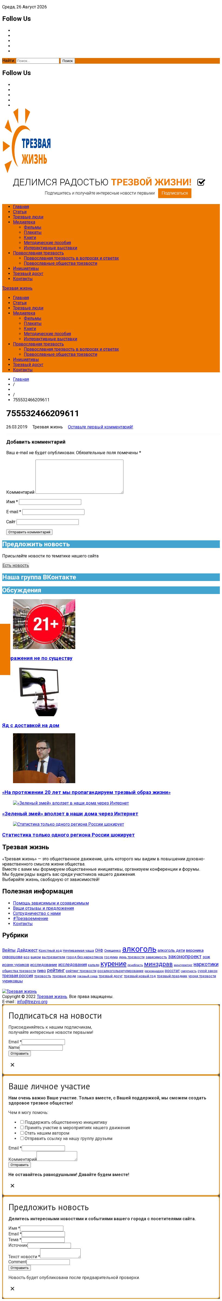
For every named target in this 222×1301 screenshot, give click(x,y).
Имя (12, 501)
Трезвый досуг (28, 273)
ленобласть (135, 965)
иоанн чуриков (15, 965)
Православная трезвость (38, 253)
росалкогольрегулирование (120, 971)
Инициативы (26, 268)
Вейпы (9, 950)
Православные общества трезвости (60, 263)
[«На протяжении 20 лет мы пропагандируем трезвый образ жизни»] (44, 781)
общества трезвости (19, 971)
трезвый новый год (140, 976)
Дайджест (27, 950)
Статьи (20, 211)
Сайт (10, 521)
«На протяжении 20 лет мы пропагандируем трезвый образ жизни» (86, 792)
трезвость (42, 976)
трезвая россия (17, 975)
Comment (17, 1261)
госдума (111, 957)
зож (206, 956)
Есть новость (15, 565)
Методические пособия (47, 242)
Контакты (23, 278)
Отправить (20, 1053)
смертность (189, 971)
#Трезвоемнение (30, 918)
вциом (36, 957)
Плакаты (33, 232)
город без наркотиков (84, 957)
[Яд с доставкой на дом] (44, 714)
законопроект (184, 957)
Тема (14, 1239)
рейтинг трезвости (81, 971)
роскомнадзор (154, 971)
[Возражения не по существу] (44, 647)
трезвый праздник (172, 976)
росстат (172, 970)
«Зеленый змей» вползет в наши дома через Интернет (70, 814)
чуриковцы (12, 981)
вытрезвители (53, 957)
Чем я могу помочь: (28, 1112)
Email (15, 1041)
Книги (30, 237)
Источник (18, 1245)
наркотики (206, 964)
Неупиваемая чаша (78, 950)
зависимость (156, 957)
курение (113, 964)
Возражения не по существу (37, 658)
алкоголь (139, 949)
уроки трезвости (202, 976)
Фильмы (32, 227)
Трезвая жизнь (17, 288)
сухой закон (207, 971)
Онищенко (112, 950)
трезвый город (87, 976)
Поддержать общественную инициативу (66, 1122)
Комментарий (20, 492)
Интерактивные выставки (50, 247)
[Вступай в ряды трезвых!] (103, 197)
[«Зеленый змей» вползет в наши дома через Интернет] (71, 803)
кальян (93, 965)
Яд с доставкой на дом (30, 725)
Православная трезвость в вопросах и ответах (71, 258)
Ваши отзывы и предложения (43, 908)
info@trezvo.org (32, 1001)
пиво (41, 970)
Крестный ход (50, 950)
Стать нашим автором (47, 1133)
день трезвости (132, 957)
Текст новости (24, 1256)
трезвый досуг (111, 976)
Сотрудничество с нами (37, 913)
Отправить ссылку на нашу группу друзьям (68, 1138)
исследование (43, 964)
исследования (72, 964)
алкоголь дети (171, 950)
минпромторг (183, 965)
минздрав (158, 963)
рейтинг (56, 970)
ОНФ (99, 950)
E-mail (13, 511)
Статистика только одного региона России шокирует (68, 835)
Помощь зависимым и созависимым (51, 903)
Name (13, 1047)
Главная (21, 206)
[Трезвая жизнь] (19, 991)
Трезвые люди (28, 216)
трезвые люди (64, 976)
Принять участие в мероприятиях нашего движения (77, 1127)
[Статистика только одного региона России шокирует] (68, 824)
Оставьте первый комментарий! (100, 427)
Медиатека (24, 222)
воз (27, 957)
